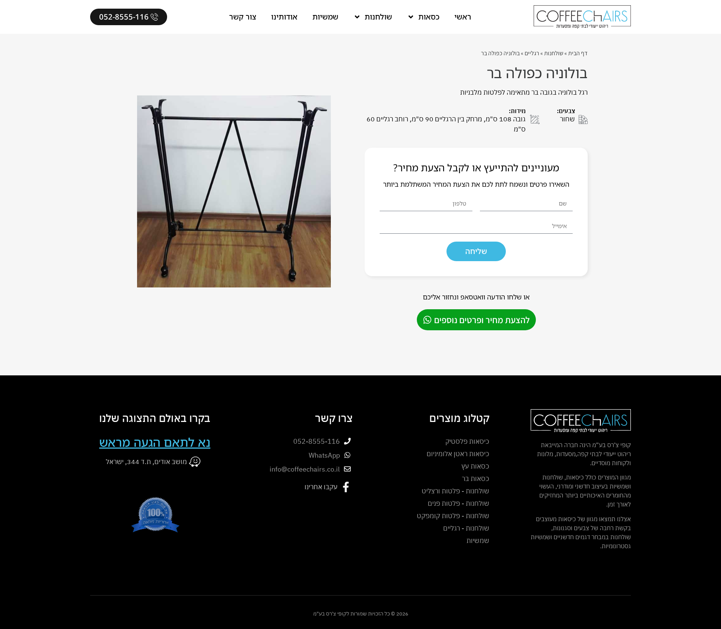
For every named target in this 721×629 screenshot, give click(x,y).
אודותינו (284, 17)
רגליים (532, 53)
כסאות (428, 17)
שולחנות (378, 17)
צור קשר (242, 17)
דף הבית (578, 53)
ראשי (462, 17)
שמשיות (325, 17)
